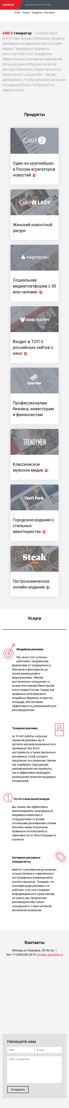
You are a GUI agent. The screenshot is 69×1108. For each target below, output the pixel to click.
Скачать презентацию (34, 175)
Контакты (49, 12)
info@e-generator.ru (50, 954)
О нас (17, 12)
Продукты (37, 12)
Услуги (26, 12)
